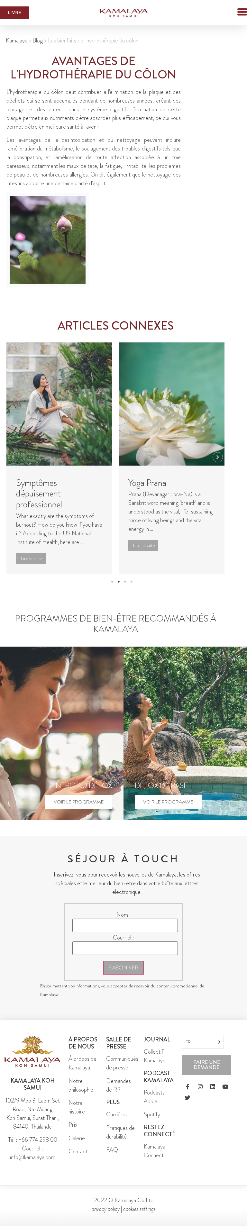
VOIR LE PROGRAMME (79, 801)
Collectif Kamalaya (154, 1056)
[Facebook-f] (187, 1086)
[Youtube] (225, 1086)
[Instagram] (200, 1086)
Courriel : (123, 937)
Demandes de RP (118, 1085)
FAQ (112, 1150)
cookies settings (139, 1209)
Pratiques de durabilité (120, 1132)
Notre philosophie (81, 1085)
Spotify (152, 1114)
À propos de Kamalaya (82, 1063)
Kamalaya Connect (154, 1150)
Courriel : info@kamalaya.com (32, 1152)
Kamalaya (16, 40)
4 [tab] (131, 581)
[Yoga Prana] (171, 404)
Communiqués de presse (122, 1063)
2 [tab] (118, 581)
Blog (37, 40)
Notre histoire (77, 1107)
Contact (78, 1151)
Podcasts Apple (154, 1096)
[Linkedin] (212, 1086)
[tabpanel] (59, 458)
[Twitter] (187, 1097)
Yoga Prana (147, 483)
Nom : (123, 915)
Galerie (77, 1138)
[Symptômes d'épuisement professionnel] (59, 404)
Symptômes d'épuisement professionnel (39, 494)
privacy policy (106, 1209)
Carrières (117, 1114)
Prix (73, 1125)
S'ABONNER (123, 967)
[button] (231, 12)
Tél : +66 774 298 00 (32, 1140)
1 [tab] (112, 581)
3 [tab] (125, 581)
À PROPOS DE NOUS (83, 1043)
